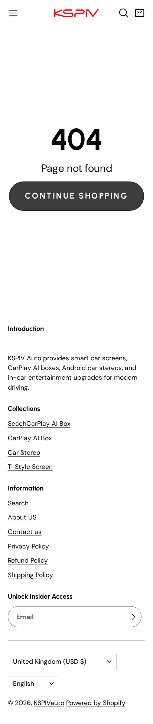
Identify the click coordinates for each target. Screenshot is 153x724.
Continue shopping (76, 196)
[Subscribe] (133, 616)
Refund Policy (28, 560)
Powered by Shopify (96, 703)
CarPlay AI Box (30, 438)
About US (22, 517)
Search (18, 503)
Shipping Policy (30, 575)
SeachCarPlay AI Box (39, 423)
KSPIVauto (49, 703)
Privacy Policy (28, 546)
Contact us (25, 532)
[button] (13, 13)
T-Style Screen (30, 467)
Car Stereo (24, 452)
